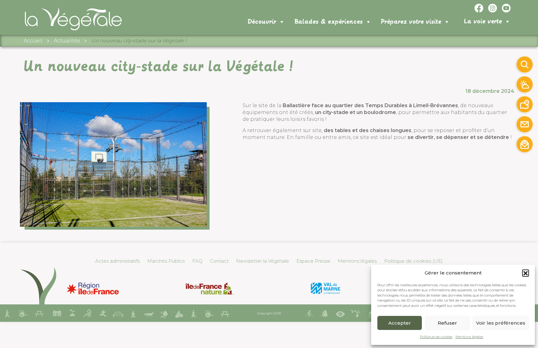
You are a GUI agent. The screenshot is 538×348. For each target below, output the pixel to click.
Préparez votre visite (411, 21)
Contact (219, 261)
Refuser (447, 323)
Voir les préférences (500, 323)
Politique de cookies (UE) (413, 261)
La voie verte (483, 21)
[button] (525, 273)
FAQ (197, 261)
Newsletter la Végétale (262, 261)
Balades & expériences (328, 21)
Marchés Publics (166, 261)
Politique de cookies (436, 337)
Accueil (33, 41)
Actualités (67, 41)
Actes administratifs (117, 261)
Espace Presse (313, 261)
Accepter (399, 323)
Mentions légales (469, 337)
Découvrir (262, 21)
